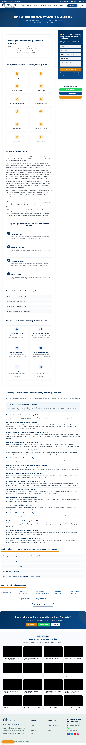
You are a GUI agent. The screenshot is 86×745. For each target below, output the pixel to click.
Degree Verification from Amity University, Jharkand (22, 442)
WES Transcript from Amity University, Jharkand (21, 422)
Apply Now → (31, 624)
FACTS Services (53, 723)
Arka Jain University (6, 592)
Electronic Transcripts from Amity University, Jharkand (23, 538)
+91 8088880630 (65, 1)
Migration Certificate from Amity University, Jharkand (23, 458)
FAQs (49, 5)
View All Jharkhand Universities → (43, 604)
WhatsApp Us (71, 89)
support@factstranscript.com (78, 1)
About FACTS (33, 723)
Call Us (56, 624)
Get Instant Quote (9, 741)
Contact (61, 5)
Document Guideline (53, 725)
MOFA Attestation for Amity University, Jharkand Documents (25, 521)
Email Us (71, 97)
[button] (43, 556)
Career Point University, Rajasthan (24, 599)
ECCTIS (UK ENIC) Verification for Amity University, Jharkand (25, 481)
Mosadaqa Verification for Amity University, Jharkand (23, 513)
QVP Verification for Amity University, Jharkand (21, 505)
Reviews (55, 5)
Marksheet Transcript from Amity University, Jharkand (23, 415)
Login (81, 6)
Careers (51, 730)
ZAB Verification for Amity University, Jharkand (21, 489)
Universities (43, 5)
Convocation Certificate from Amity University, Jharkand (24, 473)
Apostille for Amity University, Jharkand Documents (22, 530)
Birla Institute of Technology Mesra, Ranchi (42, 592)
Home (23, 5)
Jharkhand (41, 12)
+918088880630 (73, 728)
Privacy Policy (52, 728)
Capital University (5, 599)
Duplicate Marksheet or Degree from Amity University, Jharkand (26, 466)
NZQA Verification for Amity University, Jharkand (21, 497)
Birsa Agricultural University (75, 592)
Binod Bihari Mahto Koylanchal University (24, 592)
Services (35, 5)
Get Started (72, 5)
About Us (29, 5)
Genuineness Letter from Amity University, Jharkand (23, 450)
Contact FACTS (34, 730)
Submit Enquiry (71, 69)
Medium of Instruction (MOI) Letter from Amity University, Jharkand (27, 432)
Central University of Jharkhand (41, 599)
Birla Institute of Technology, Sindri (58, 592)
